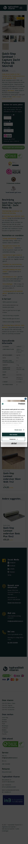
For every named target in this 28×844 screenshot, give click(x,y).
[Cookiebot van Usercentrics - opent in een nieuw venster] (19, 404)
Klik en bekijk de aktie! (14, 442)
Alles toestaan (13, 434)
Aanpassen (12, 439)
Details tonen (18, 429)
